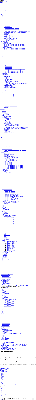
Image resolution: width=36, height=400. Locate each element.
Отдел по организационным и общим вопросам (8, 118)
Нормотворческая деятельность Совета (6, 59)
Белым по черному (3, 8)
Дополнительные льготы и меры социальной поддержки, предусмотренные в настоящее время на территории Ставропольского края (15, 285)
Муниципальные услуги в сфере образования (9, 100)
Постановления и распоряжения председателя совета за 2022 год (11, 159)
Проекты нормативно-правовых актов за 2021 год (8, 216)
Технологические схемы (6, 200)
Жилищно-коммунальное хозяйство (5, 209)
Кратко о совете (4, 56)
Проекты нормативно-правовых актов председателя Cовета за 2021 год (11, 60)
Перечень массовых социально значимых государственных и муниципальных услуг (10, 105)
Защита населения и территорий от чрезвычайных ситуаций (8, 259)
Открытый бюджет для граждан (5, 258)
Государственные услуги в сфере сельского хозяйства (10, 98)
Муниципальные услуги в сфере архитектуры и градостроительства (11, 195)
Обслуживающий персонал (6, 33)
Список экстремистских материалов (7, 263)
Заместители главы (4, 20)
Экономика (3, 208)
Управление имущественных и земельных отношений (9, 36)
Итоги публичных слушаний (5, 74)
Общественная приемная (4, 316)
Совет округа (2, 152)
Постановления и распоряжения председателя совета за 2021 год (11, 62)
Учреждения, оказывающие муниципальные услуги (7, 189)
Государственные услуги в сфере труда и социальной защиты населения (12, 194)
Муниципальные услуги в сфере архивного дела (9, 197)
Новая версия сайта (5, 12)
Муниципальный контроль (5, 213)
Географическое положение (5, 15)
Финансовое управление (6, 34)
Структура (3, 57)
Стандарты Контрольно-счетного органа (9, 79)
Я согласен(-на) (33, 399)
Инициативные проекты (6, 51)
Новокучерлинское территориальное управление (7, 149)
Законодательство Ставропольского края (9, 86)
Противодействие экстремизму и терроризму (6, 260)
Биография (5, 19)
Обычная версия (1, 2)
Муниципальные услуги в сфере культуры (9, 99)
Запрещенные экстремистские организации (8, 262)
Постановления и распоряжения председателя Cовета (9, 158)
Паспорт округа (4, 111)
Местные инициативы (6, 42)
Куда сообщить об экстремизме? (7, 261)
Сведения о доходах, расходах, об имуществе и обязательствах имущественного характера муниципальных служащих (15, 44)
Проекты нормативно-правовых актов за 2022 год (9, 217)
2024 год (5, 90)
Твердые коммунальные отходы (8, 40)
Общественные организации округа (5, 114)
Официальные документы (7, 25)
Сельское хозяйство (4, 211)
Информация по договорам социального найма (9, 39)
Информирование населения (6, 266)
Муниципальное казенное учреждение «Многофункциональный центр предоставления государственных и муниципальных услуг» (14, 345)
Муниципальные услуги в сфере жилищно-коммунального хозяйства (11, 101)
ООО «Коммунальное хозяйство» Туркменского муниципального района (8, 342)
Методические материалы (7, 82)
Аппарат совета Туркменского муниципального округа (9, 154)
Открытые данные (4, 319)
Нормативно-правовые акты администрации (6, 225)
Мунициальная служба (3, 394)
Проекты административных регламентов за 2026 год (10, 96)
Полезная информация (4, 256)
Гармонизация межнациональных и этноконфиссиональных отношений (12, 29)
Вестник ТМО (2, 334)
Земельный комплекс (4, 212)
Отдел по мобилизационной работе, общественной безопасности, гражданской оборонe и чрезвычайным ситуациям (15, 32)
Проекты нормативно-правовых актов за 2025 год (8, 222)
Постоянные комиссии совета (6, 155)
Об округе (2, 14)
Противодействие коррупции (4, 229)
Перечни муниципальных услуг (5, 92)
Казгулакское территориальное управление (6, 43)
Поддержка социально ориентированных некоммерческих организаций (12, 28)
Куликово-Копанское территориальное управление (7, 47)
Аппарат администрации (4, 117)
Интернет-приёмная (4, 227)
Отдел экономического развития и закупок (8, 27)
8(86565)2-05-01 (6, 287)
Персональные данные (6, 80)
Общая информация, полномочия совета (6, 153)
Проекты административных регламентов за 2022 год (10, 94)
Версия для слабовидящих (10, 12)
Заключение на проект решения (8, 77)
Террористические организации (5, 332)
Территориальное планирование (5, 113)
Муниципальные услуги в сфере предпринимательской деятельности (11, 199)
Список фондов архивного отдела (8, 26)
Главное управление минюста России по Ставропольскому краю (7, 349)
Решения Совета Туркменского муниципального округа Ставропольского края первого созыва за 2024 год (15, 71)
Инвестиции (2, 226)
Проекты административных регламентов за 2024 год (10, 95)
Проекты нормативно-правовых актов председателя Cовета (9, 156)
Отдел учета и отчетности (6, 119)
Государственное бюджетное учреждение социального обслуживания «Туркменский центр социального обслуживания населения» (14, 344)
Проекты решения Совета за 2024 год (8, 67)
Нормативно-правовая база (5, 331)
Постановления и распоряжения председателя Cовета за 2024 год (11, 160)
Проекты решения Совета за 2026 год (8, 68)
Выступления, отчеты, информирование (7, 116)
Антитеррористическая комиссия (4, 329)
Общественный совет (3, 328)
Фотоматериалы (4, 207)
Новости (3, 205)
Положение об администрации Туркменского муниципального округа (9, 215)
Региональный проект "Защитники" (5, 325)
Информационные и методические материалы (8, 264)
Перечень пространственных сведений (6, 324)
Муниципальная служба (4, 257)
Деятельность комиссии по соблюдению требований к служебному (10, 87)
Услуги (2, 188)
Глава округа (3, 115)
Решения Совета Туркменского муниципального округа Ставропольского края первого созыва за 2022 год (15, 70)
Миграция (6, 30)
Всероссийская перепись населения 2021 (6, 265)
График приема (3, 228)
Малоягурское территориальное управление (6, 147)
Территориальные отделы (3, 388)
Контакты (2, 391)
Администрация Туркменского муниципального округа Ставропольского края (8, 13)
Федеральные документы (6, 107)
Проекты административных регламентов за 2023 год (10, 191)
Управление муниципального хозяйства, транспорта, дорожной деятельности (11, 38)
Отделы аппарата (4, 21)
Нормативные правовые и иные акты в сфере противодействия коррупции (12, 81)
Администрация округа (3, 18)
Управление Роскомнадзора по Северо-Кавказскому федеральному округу (8, 348)
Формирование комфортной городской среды (6, 318)
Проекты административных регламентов (8, 190)
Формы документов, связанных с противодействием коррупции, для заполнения (11, 91)
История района (4, 16)
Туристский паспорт (4, 112)
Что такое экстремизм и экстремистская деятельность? (7, 330)
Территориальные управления (4, 41)
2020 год (5, 88)
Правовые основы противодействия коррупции (8, 85)
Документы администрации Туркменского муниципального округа (10, 106)
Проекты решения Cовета (6, 65)
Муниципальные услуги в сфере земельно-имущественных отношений (11, 198)
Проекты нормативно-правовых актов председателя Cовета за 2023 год (11, 61)
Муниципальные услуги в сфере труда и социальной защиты (10, 102)
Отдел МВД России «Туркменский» (4, 346)
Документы (2, 214)
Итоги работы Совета (4, 73)
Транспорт (3, 210)
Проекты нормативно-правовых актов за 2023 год (8, 218)
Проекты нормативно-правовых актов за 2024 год (8, 220)
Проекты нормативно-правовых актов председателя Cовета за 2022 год (11, 157)
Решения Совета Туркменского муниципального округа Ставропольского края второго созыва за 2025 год (15, 72)
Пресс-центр (3, 314)
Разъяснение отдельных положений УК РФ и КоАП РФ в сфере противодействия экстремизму (11, 333)
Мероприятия (6, 120)
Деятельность (2, 392)
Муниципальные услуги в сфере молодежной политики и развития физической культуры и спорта (14, 196)
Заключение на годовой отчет (7, 78)
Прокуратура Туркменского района (4, 347)
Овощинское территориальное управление (6, 54)
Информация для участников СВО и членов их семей (7, 317)
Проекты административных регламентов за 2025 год (10, 192)
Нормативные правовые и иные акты (7, 76)
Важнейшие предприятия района (5, 17)
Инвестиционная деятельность (5, 252)
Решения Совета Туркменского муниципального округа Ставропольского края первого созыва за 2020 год (15, 69)
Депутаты (4, 58)
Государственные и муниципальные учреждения (7, 268)
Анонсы (3, 206)
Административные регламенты (5, 93)
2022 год (5, 89)
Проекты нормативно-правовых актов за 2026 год (9, 224)
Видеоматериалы (5, 267)
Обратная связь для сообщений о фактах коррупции (10, 84)
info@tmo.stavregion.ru (6, 385)
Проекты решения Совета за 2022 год (8, 66)
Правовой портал (2, 12)
